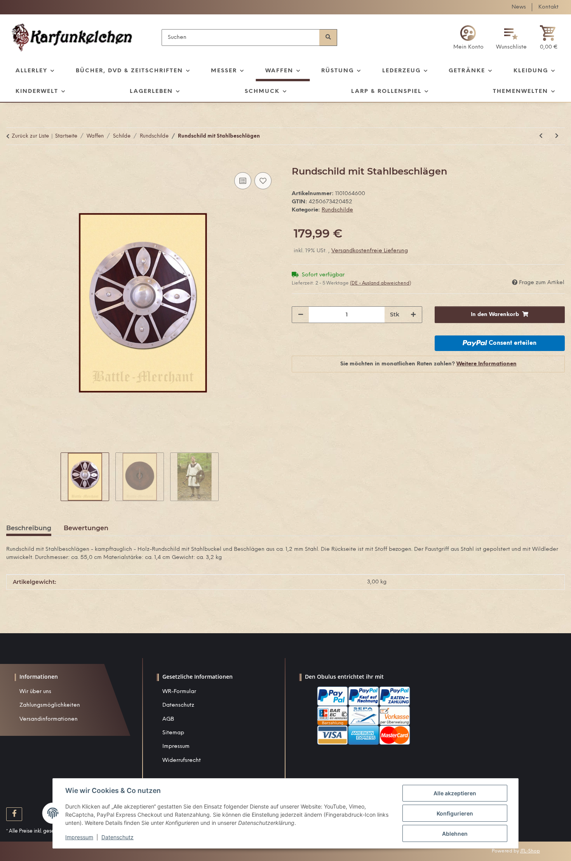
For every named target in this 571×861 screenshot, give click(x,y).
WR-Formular (179, 692)
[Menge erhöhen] (413, 315)
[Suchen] (328, 37)
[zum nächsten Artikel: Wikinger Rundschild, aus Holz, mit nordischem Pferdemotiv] (557, 136)
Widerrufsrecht (181, 760)
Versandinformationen (48, 719)
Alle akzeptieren (454, 793)
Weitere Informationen (486, 364)
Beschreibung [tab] (28, 528)
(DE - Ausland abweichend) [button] (380, 283)
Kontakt (548, 7)
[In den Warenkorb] (12, 161)
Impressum (176, 746)
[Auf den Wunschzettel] (263, 180)
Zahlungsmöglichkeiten (49, 705)
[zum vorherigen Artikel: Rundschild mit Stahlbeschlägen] (541, 136)
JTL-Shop (530, 851)
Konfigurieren (455, 813)
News (519, 7)
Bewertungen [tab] (86, 528)
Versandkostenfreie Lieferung (369, 251)
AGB (168, 719)
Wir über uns (35, 692)
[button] (468, 37)
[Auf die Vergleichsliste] (242, 180)
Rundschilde (337, 210)
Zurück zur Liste (30, 136)
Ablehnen (455, 833)
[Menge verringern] (300, 315)
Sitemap (173, 733)
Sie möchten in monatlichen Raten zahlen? (428, 364)
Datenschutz (178, 705)
